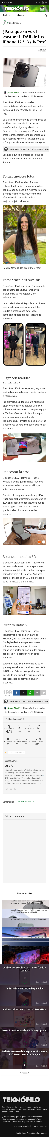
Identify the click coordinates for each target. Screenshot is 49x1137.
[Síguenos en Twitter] (7, 789)
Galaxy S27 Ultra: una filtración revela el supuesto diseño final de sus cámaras (29, 939)
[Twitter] (36, 2)
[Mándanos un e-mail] (11, 789)
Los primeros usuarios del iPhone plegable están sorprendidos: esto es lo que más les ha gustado (29, 929)
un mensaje (38, 1121)
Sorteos (18, 1126)
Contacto (43, 1126)
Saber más (38, 96)
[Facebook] (39, 2)
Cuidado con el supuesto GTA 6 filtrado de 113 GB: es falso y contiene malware (29, 948)
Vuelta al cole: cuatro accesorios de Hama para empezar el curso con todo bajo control (28, 902)
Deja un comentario (26, 802)
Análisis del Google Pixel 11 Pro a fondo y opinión (29, 919)
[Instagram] (46, 2)
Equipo (35, 1126)
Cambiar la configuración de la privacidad (31, 1133)
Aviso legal (26, 1126)
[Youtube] (43, 2)
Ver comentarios (17, 752)
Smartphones (14, 23)
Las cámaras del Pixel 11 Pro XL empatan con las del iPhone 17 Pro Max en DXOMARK (29, 911)
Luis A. (44, 49)
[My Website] (15, 789)
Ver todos (23, 1073)
